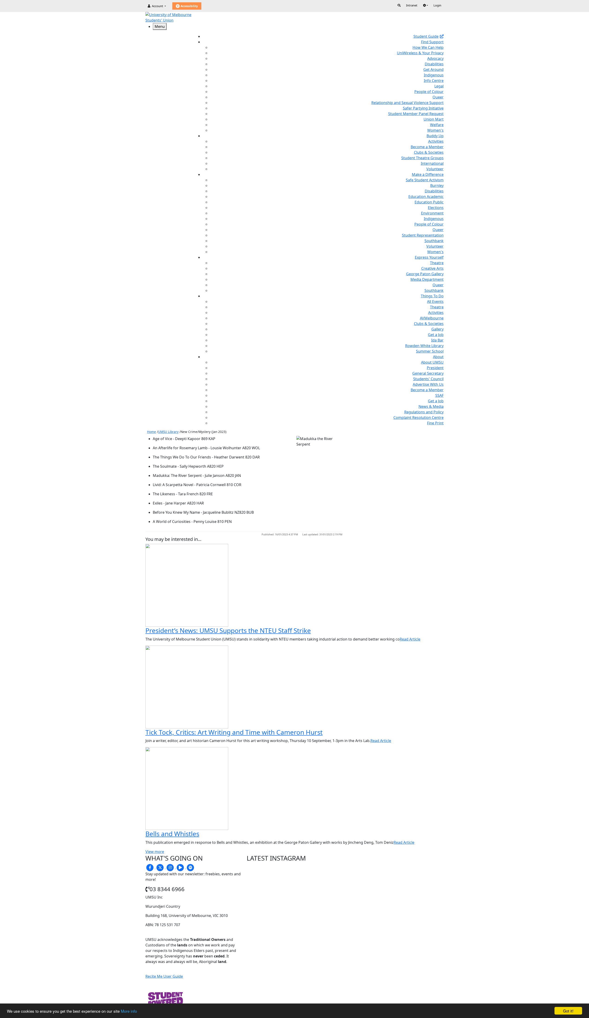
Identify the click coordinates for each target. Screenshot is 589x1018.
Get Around (433, 69)
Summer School (430, 351)
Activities (436, 141)
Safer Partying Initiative (423, 108)
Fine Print (435, 423)
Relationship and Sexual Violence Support (407, 102)
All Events (435, 301)
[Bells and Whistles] (186, 788)
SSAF (439, 395)
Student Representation (423, 235)
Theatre (437, 262)
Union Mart (434, 119)
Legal (439, 86)
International (432, 163)
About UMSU (432, 362)
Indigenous (434, 75)
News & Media (431, 406)
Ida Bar (437, 340)
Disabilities (434, 64)
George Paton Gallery (425, 273)
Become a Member (427, 146)
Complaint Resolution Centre (418, 417)
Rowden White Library (424, 345)
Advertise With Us (428, 384)
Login (437, 5)
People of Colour (429, 91)
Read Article (410, 639)
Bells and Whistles (172, 833)
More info (129, 1011)
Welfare (437, 124)
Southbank (434, 240)
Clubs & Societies (429, 152)
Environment (432, 213)
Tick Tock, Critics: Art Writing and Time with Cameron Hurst (234, 732)
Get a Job (436, 334)
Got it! (568, 1011)
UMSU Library (168, 431)
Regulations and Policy (424, 412)
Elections (436, 207)
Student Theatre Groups (422, 157)
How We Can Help (428, 47)
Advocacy (435, 58)
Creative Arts (432, 268)
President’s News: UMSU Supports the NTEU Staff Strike (228, 630)
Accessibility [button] (189, 6)
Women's (435, 130)
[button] (425, 5)
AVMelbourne (432, 318)
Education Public (429, 202)
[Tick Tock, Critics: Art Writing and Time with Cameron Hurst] (186, 686)
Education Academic (426, 196)
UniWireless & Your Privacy (420, 52)
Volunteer (435, 168)
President (435, 367)
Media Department (427, 279)
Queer (438, 97)
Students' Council (428, 378)
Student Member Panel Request (416, 113)
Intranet (411, 5)
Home (151, 431)
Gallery (437, 329)
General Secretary (428, 373)
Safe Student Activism (425, 180)
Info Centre (434, 80)
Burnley (437, 185)
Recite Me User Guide (164, 976)
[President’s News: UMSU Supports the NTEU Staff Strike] (186, 584)
